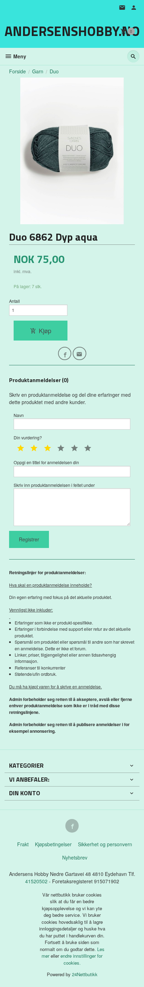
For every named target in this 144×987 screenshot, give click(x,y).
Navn (19, 415)
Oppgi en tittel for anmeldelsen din (46, 462)
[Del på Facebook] (65, 353)
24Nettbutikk (85, 974)
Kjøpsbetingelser (53, 844)
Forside (17, 71)
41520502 (37, 881)
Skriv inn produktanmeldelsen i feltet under (54, 485)
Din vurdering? (28, 437)
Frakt (23, 844)
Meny (19, 56)
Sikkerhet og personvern (105, 844)
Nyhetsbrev (74, 857)
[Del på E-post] (79, 353)
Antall (14, 301)
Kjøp (45, 330)
